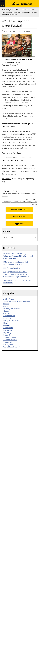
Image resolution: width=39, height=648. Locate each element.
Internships (7, 318)
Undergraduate (9, 344)
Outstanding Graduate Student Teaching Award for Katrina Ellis (19, 203)
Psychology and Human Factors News (18, 9)
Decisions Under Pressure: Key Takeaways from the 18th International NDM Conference (18, 255)
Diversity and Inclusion (11, 308)
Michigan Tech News (11, 320)
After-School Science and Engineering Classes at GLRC (19, 194)
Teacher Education (10, 340)
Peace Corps (8, 328)
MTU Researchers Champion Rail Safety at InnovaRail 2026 (15, 263)
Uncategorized (8, 342)
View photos (6, 178)
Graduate (6, 313)
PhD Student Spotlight (11, 268)
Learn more (6, 113)
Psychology (7, 330)
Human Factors (9, 316)
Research (6, 335)
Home (3, 12)
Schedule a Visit (19, 216)
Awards (6, 306)
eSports (6, 311)
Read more (6, 153)
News (29, 31)
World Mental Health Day (12, 347)
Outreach (6, 325)
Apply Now (19, 223)
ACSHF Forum (8, 299)
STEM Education (9, 337)
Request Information (19, 209)
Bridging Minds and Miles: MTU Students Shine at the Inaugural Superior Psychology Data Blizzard (16, 274)
